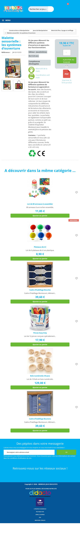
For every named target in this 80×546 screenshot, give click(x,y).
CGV (40, 517)
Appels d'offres (40, 514)
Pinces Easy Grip (40, 333)
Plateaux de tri (40, 247)
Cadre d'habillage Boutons (40, 419)
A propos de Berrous (40, 509)
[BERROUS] (13, 9)
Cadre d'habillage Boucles (40, 290)
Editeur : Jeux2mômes (38, 52)
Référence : (6, 52)
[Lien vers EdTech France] (40, 506)
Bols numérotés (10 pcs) (40, 376)
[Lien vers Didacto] (40, 494)
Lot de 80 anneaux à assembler (40, 204)
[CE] (41, 157)
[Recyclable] (32, 157)
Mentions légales (40, 520)
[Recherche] (51, 9)
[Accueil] (4, 30)
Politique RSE (40, 511)
